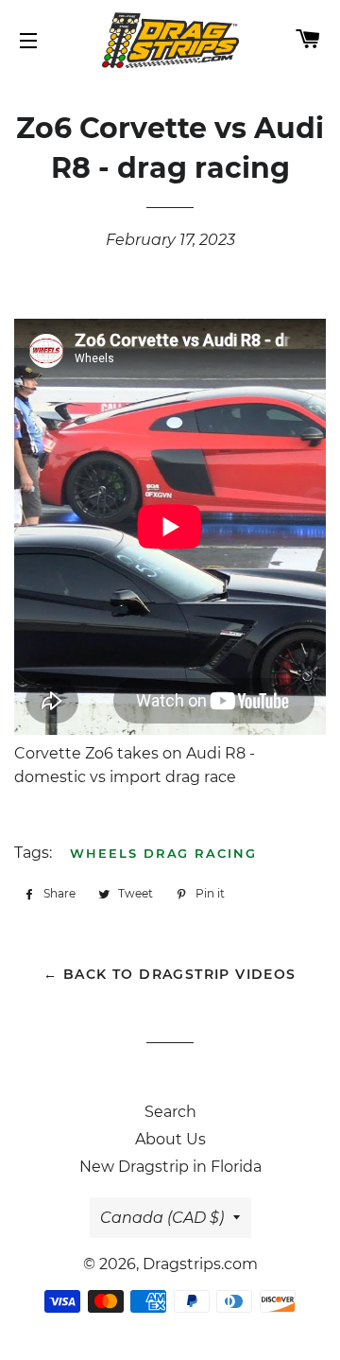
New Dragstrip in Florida (170, 1167)
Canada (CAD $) (162, 1218)
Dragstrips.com (200, 1264)
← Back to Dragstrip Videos (169, 974)
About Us (170, 1139)
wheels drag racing (163, 853)
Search (170, 1112)
